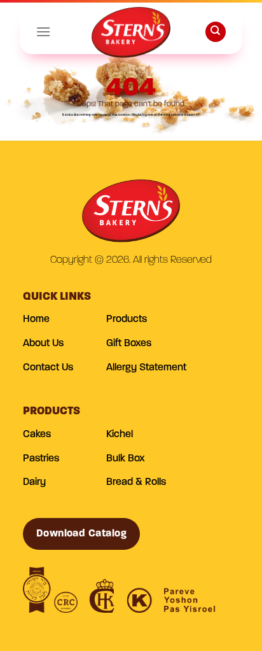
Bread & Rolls (136, 482)
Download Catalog (81, 534)
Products (126, 319)
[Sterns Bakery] (131, 35)
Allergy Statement (146, 368)
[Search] (215, 32)
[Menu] (43, 31)
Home (36, 319)
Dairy (34, 482)
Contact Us (48, 368)
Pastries (41, 459)
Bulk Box (125, 459)
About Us (43, 344)
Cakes (37, 435)
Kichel (119, 435)
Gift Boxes (128, 344)
